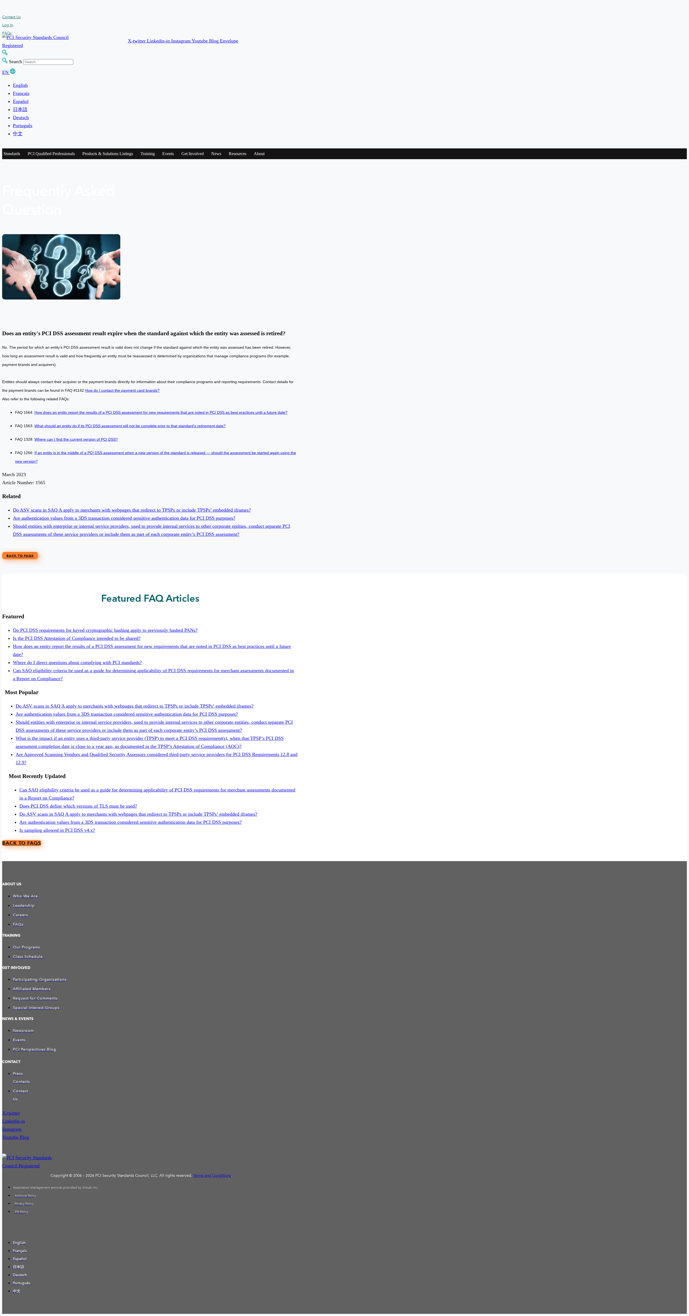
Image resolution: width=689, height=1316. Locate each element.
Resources (237, 153)
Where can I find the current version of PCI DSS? (76, 439)
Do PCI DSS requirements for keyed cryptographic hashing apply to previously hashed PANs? (105, 630)
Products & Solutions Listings (107, 153)
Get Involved (192, 153)
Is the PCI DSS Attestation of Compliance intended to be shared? (76, 638)
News (216, 153)
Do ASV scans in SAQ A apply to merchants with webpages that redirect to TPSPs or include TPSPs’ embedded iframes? (132, 510)
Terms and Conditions (212, 1175)
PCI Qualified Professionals (51, 153)
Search (15, 61)
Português (22, 125)
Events (168, 153)
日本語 (20, 109)
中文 (18, 133)
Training (147, 153)
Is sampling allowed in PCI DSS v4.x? (57, 830)
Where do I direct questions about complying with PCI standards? (77, 662)
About (259, 153)
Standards (11, 153)
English (20, 85)
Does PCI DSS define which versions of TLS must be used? (78, 806)
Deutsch (21, 117)
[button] (137, 41)
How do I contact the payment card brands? (122, 390)
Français (21, 93)
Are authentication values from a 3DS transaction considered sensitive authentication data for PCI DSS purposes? (124, 518)
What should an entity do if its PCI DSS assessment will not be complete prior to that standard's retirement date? (130, 426)
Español (21, 101)
